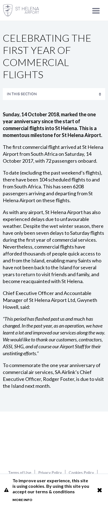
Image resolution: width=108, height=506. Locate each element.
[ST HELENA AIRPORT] (21, 10)
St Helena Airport (54, 440)
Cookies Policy (81, 472)
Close (99, 490)
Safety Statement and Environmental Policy (47, 107)
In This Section (22, 94)
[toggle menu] (96, 10)
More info (22, 500)
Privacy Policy (50, 472)
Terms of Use (19, 472)
